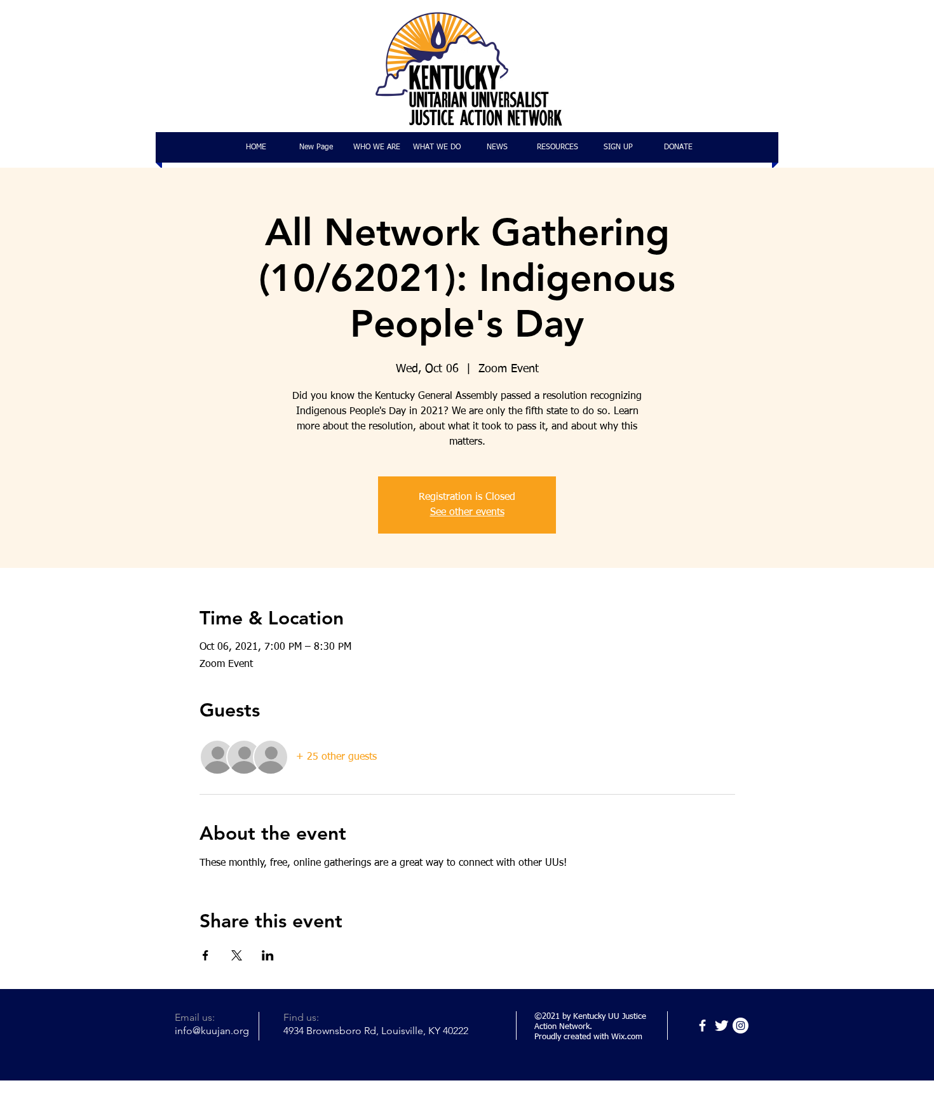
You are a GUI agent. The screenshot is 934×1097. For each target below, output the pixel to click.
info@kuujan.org (212, 1031)
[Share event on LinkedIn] (268, 955)
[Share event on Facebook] (206, 955)
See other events (467, 513)
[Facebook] (702, 1025)
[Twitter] (721, 1025)
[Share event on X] (237, 955)
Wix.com (626, 1037)
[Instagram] (740, 1025)
